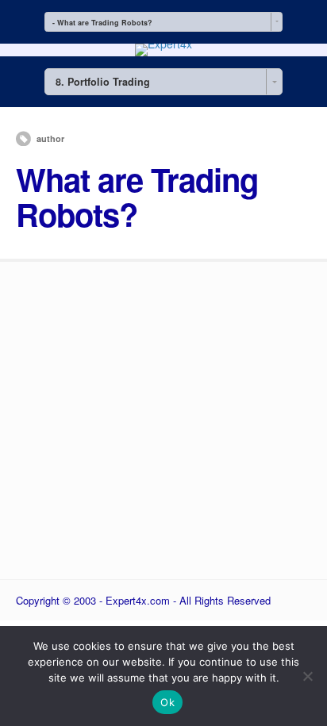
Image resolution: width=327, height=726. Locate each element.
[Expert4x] (163, 44)
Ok (167, 702)
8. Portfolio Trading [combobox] (103, 82)
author (50, 138)
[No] (307, 676)
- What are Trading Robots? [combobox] (102, 22)
